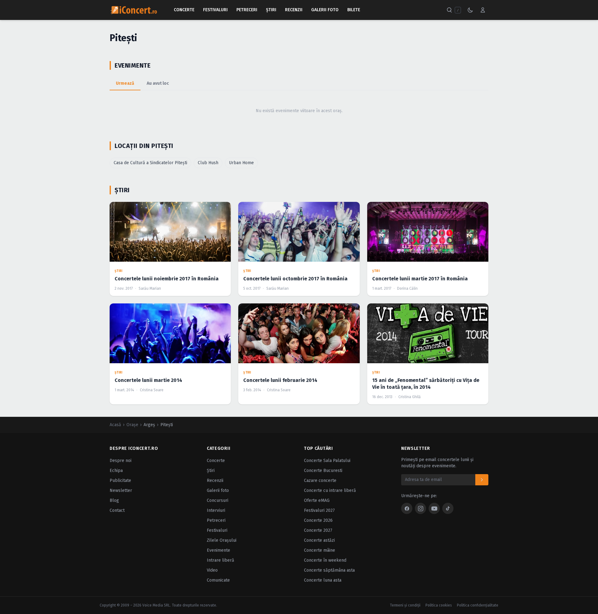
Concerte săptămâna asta (329, 570)
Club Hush (208, 162)
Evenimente (218, 550)
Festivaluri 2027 (319, 510)
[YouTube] (434, 508)
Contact (117, 510)
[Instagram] (420, 508)
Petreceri (246, 9)
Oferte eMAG (317, 500)
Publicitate (120, 480)
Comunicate (218, 580)
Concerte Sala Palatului (327, 460)
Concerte (184, 9)
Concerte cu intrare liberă (330, 490)
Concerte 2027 (318, 530)
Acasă (115, 424)
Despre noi (120, 460)
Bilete (353, 9)
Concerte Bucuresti (323, 470)
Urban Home (241, 162)
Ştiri (271, 9)
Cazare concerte (320, 480)
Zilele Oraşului (221, 540)
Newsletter (121, 490)
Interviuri (216, 510)
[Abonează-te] (481, 479)
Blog (114, 500)
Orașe (132, 424)
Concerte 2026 (318, 520)
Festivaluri (215, 9)
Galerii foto (218, 490)
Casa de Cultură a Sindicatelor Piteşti (150, 162)
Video (212, 570)
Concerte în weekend (325, 560)
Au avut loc (158, 83)
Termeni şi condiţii (405, 605)
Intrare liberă (220, 560)
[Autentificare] (482, 10)
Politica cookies (438, 605)
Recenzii (293, 9)
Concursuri (217, 500)
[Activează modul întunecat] (470, 10)
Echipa (116, 470)
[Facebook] (406, 508)
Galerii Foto (325, 9)
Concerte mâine (319, 550)
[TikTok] (447, 508)
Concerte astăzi (319, 540)
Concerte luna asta (322, 580)
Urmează (125, 83)
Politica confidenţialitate (477, 605)
